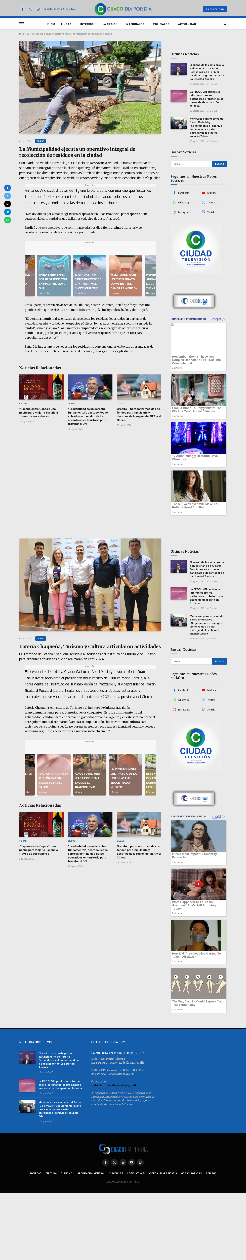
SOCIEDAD (35, 1173)
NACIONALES (135, 23)
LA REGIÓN (110, 23)
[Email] (7, 204)
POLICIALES (161, 23)
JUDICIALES (116, 1173)
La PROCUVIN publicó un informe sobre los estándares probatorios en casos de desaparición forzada (207, 98)
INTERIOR (87, 23)
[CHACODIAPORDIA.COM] (123, 9)
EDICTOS (211, 1173)
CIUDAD (66, 23)
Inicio (21, 33)
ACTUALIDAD (187, 23)
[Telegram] (7, 212)
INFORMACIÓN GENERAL (91, 1173)
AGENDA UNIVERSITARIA (162, 1173)
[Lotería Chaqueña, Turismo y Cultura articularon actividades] (90, 584)
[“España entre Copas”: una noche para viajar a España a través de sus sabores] (41, 386)
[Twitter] (7, 196)
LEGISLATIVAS (135, 1173)
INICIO (51, 23)
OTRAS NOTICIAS (191, 1173)
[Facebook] (7, 188)
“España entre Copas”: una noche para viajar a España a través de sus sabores (38, 412)
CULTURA (51, 1173)
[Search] (225, 24)
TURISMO (66, 1173)
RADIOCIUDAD (215, 9)
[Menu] (21, 24)
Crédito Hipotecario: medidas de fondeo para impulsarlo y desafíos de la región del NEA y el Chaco (139, 414)
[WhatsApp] (7, 220)
